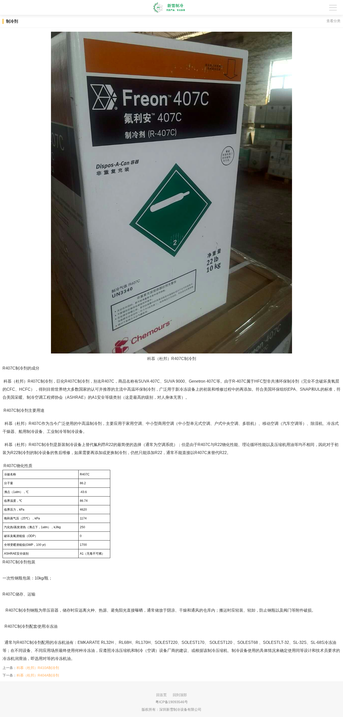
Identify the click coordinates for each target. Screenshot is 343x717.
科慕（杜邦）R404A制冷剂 (38, 675)
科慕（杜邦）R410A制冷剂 (38, 668)
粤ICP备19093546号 (171, 702)
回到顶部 (180, 695)
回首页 (161, 695)
